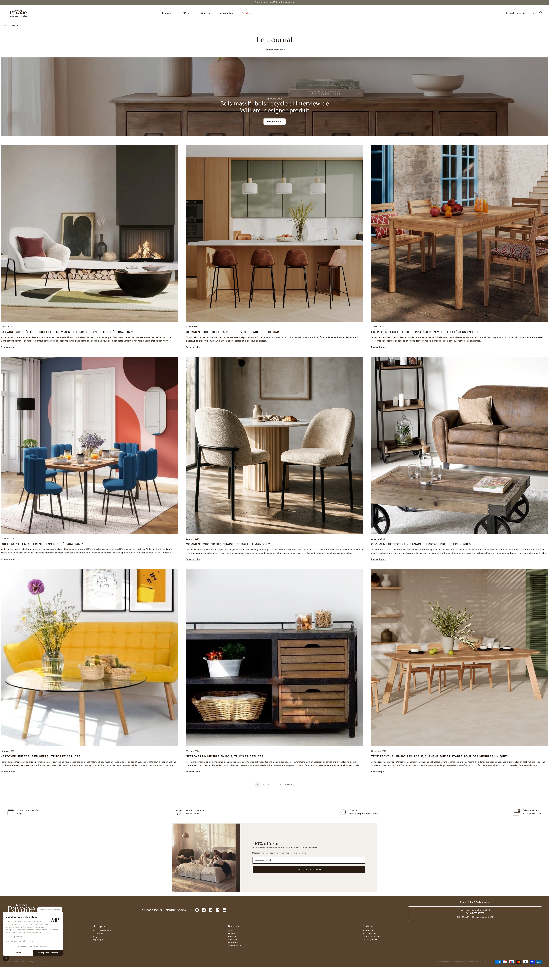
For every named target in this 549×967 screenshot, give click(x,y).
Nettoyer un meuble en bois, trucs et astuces (224, 756)
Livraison (232, 930)
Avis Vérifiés (285, 2)
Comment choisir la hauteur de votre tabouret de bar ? (234, 332)
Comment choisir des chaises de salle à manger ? (228, 544)
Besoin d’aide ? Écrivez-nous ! (475, 902)
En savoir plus (274, 121)
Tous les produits (370, 939)
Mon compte (368, 930)
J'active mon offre (86, 495)
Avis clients (98, 933)
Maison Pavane (21, 962)
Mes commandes (370, 933)
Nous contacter (235, 945)
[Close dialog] (111, 458)
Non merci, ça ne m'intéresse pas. (86, 502)
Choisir (18, 952)
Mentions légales (443, 962)
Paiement (232, 936)
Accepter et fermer (48, 952)
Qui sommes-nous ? (102, 930)
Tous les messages (274, 49)
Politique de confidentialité (466, 962)
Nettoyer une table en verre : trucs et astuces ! (41, 756)
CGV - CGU (487, 962)
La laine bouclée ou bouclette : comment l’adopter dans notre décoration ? (67, 332)
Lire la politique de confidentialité (19, 941)
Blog (95, 936)
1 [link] (257, 784)
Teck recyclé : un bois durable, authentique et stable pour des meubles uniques (439, 756)
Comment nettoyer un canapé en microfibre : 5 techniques (421, 544)
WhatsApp (233, 942)
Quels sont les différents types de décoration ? (42, 544)
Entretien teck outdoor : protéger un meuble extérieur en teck (425, 332)
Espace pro (98, 939)
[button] (6, 958)
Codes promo (234, 939)
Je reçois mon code (309, 869)
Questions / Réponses (373, 936)
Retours (231, 933)
